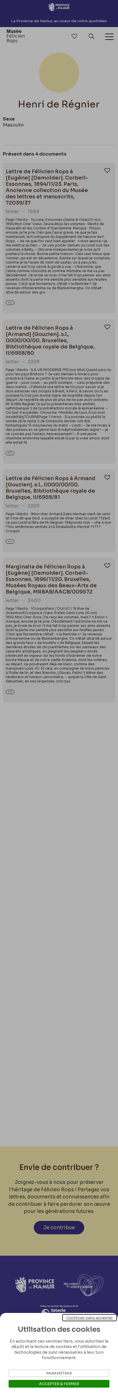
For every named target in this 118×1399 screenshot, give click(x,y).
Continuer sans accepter (89, 1317)
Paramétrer (59, 1373)
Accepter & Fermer (59, 1383)
